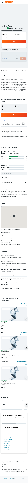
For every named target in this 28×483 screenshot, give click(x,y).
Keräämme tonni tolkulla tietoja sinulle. (11, 469)
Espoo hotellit (6, 443)
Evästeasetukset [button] (4, 140)
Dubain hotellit (7, 449)
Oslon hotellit (6, 447)
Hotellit (11, 478)
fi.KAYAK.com (6, 478)
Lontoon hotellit (7, 441)
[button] (2, 2)
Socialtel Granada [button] (5, 351)
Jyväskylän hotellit (7, 433)
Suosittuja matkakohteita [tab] (9, 422)
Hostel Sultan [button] (4, 322)
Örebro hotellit (7, 430)
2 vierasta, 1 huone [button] (7, 37)
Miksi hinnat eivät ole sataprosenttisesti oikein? (13, 471)
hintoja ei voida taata (10, 462)
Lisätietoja (4, 134)
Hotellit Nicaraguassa (6, 479)
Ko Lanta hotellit (7, 435)
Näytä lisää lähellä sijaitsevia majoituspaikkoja (21, 304)
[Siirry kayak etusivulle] (9, 2)
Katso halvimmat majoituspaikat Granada (22, 333)
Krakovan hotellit (7, 437)
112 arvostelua (19, 28)
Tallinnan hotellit (7, 445)
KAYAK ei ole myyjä (6, 466)
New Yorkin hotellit (8, 439)
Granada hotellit (15, 479)
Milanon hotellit (7, 432)
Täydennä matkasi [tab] (21, 422)
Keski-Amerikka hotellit (18, 478)
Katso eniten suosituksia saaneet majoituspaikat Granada (22, 363)
